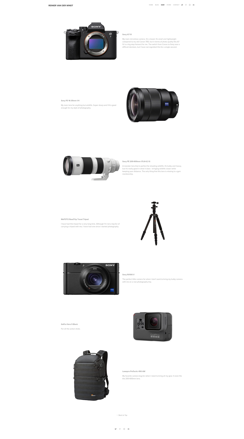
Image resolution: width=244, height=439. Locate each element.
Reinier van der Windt (61, 5)
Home (151, 5)
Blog (157, 5)
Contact (176, 5)
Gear (162, 5)
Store (169, 5)
